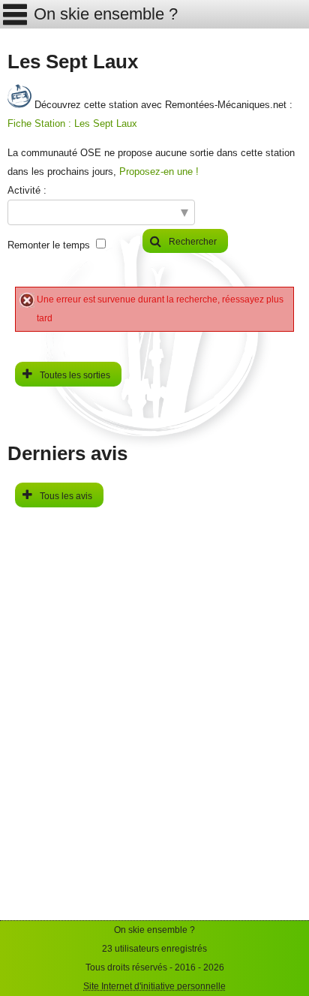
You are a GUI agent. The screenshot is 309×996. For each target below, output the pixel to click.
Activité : (27, 190)
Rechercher (193, 241)
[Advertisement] (154, 765)
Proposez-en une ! (159, 171)
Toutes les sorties (75, 375)
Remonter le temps (49, 245)
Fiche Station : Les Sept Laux (72, 123)
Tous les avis (66, 496)
